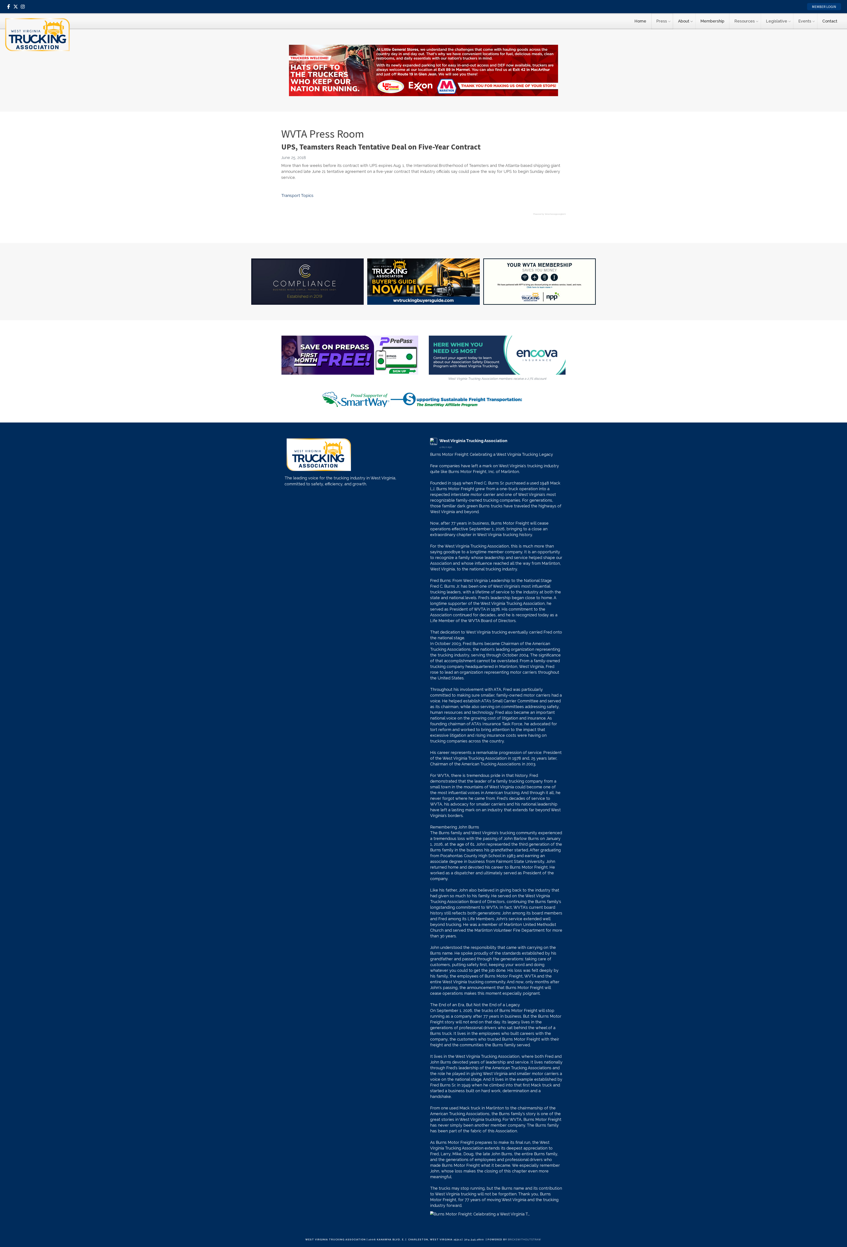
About (683, 21)
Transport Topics (297, 195)
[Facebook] (8, 6)
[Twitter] (15, 6)
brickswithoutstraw (524, 1239)
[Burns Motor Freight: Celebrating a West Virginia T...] (496, 1214)
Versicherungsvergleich (555, 214)
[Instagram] (22, 6)
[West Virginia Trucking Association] (37, 35)
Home (640, 21)
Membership (712, 21)
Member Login (824, 6)
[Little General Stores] (423, 70)
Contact (829, 21)
